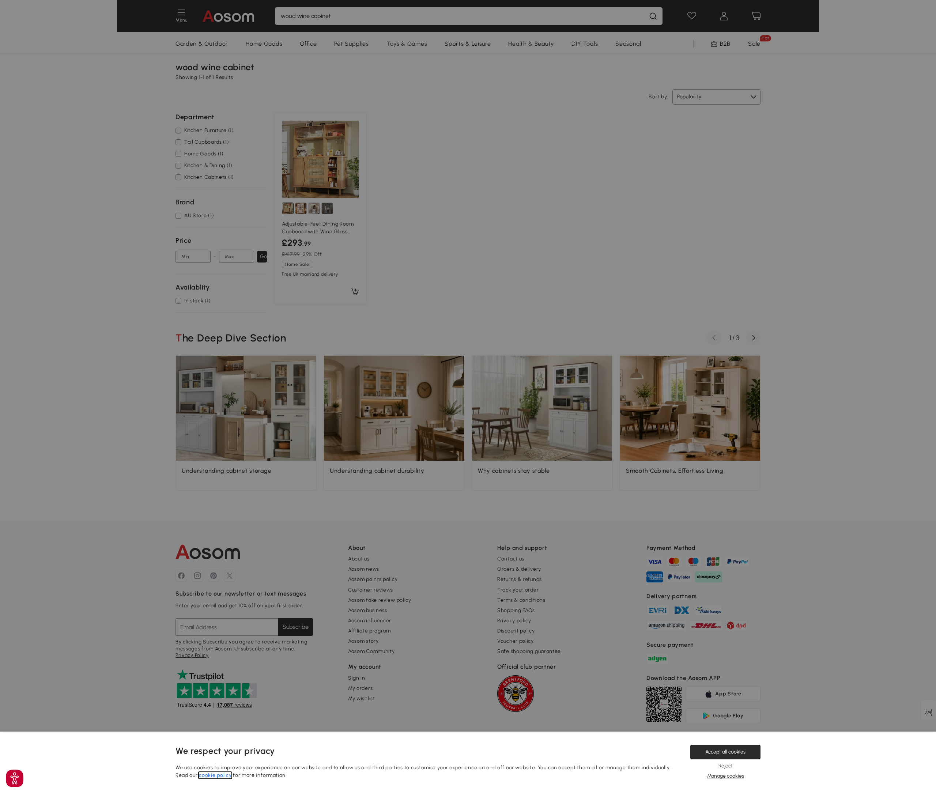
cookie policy (215, 775)
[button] (15, 778)
